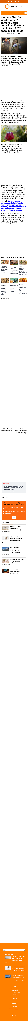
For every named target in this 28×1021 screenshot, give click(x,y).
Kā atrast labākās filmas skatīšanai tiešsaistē (16, 570)
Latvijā (15, 998)
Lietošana (15, 1006)
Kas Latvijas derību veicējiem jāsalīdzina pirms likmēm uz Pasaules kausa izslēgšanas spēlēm (17, 550)
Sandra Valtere (17, 34)
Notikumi (15, 1000)
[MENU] (25, 13)
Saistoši (7, 298)
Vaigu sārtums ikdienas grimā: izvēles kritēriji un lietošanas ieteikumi (16, 538)
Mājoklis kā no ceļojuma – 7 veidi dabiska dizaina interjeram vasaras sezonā (16, 561)
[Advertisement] (14, 82)
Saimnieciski (15, 990)
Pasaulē (15, 996)
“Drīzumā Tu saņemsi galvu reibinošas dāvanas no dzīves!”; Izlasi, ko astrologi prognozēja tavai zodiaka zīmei (21, 430)
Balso (14, 517)
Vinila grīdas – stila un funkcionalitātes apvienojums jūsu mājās (16, 528)
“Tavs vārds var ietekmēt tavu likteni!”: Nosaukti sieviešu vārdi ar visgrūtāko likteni (7, 428)
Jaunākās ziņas (15, 988)
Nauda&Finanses (15, 992)
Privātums (15, 1009)
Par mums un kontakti (15, 1008)
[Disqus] (14, 457)
